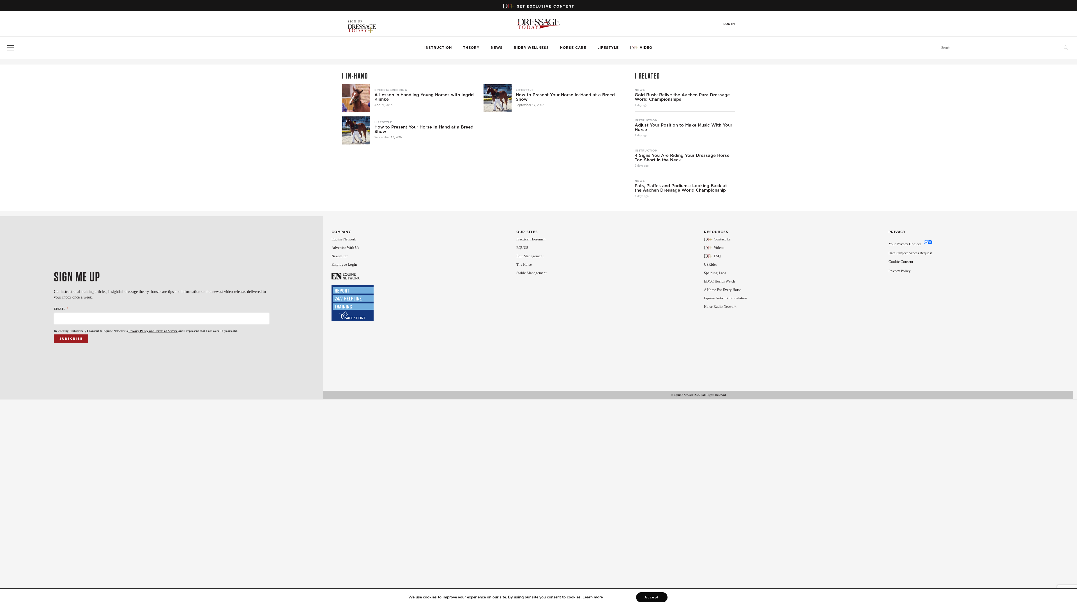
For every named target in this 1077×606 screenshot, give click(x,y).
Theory (471, 47)
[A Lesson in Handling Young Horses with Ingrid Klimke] (356, 98)
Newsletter (340, 256)
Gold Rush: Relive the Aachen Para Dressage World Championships (682, 97)
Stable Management (531, 273)
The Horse (524, 264)
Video (646, 47)
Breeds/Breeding (390, 89)
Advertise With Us (345, 247)
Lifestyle (608, 47)
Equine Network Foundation (725, 298)
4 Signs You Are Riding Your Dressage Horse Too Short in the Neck (682, 157)
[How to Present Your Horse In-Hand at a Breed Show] (498, 98)
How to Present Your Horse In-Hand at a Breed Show (565, 97)
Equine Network (344, 239)
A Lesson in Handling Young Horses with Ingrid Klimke (424, 97)
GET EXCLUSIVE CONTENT (545, 6)
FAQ (717, 256)
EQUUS (522, 247)
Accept (652, 597)
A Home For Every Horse (722, 290)
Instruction (438, 47)
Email (61, 309)
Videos (719, 247)
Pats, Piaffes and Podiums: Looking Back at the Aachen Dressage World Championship (681, 187)
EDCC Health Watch (719, 281)
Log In (729, 24)
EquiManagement (530, 256)
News (497, 47)
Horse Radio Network (720, 306)
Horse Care (573, 47)
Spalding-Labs (715, 273)
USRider (710, 264)
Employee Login (344, 264)
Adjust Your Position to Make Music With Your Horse (683, 127)
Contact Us (722, 239)
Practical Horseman (531, 239)
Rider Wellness (531, 47)
